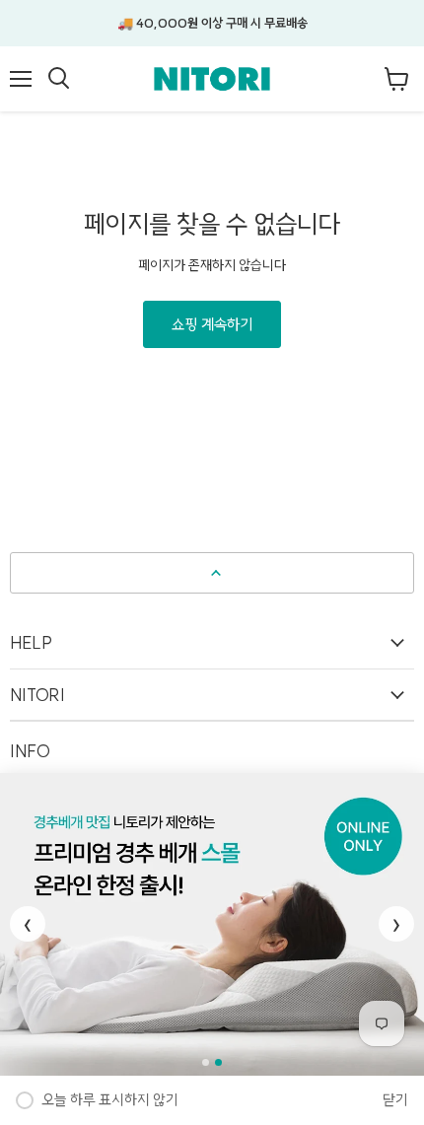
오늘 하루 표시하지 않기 (109, 1099)
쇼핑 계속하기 (212, 324)
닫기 (395, 1099)
